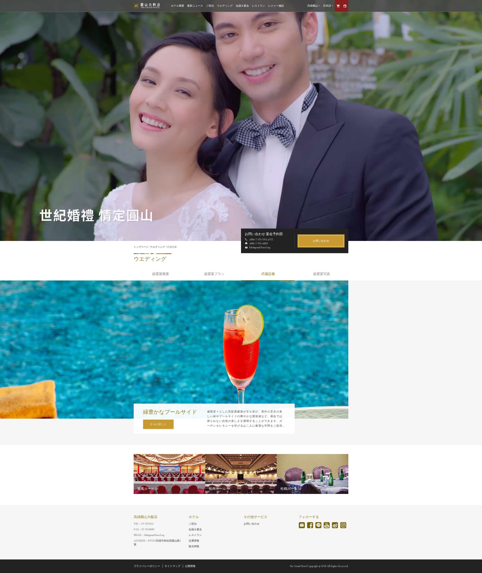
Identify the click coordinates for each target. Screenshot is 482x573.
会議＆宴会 (242, 5)
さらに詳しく (158, 424)
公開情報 (190, 566)
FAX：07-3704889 (144, 529)
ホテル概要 (177, 5)
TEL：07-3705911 (143, 523)
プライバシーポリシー (147, 566)
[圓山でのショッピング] (338, 6)
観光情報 (194, 546)
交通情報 (194, 540)
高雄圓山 (312, 5)
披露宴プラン (214, 274)
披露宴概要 (160, 274)
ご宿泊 (210, 5)
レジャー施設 (276, 5)
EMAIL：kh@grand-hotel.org (149, 535)
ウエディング (225, 5)
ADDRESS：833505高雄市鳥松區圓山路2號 (157, 542)
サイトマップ (172, 566)
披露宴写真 (321, 274)
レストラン (258, 5)
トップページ (141, 246)
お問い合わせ (321, 240)
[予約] (345, 6)
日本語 (327, 5)
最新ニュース (195, 5)
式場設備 (268, 274)
